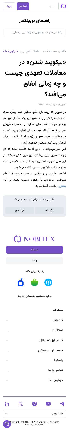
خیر (17, 210)
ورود (9, 6)
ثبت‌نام (23, 6)
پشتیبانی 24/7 (32, 271)
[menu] (52, 6)
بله (46, 210)
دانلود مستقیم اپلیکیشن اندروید (35, 296)
